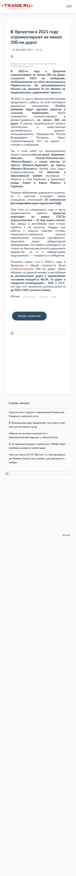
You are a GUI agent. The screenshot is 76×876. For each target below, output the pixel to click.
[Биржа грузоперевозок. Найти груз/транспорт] (17, 6)
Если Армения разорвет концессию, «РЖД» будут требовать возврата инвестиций (37, 446)
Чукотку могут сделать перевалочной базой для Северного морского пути (36, 414)
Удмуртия (44, 297)
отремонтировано (22, 269)
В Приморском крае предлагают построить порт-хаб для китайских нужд (37, 425)
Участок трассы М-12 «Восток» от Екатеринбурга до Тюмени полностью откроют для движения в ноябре (37, 459)
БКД (54, 297)
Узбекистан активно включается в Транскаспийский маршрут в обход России (33, 435)
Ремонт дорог (30, 297)
